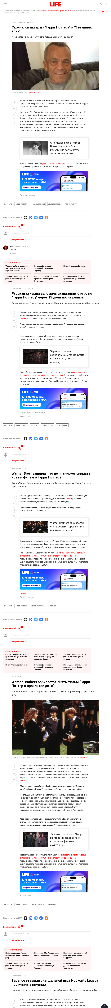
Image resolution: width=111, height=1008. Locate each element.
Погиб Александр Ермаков (74, 266)
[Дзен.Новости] (25, 217)
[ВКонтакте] (41, 217)
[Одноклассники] (46, 217)
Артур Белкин (26, 416)
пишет (27, 112)
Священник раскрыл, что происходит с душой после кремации (74, 278)
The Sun (23, 780)
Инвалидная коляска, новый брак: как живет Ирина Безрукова (46, 278)
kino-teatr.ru (83, 757)
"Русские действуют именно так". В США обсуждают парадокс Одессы (17, 268)
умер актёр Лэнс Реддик (53, 163)
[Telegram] (36, 217)
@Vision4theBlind (34, 93)
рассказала (25, 318)
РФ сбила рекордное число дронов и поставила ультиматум (74, 965)
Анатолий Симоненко (28, 195)
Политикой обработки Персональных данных (58, 11)
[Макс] (31, 217)
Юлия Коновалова (28, 597)
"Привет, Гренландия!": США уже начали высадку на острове (16, 278)
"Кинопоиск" (24, 593)
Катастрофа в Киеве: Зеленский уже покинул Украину (44, 268)
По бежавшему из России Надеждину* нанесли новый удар (17, 955)
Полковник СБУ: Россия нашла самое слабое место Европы (46, 954)
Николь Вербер (26, 895)
